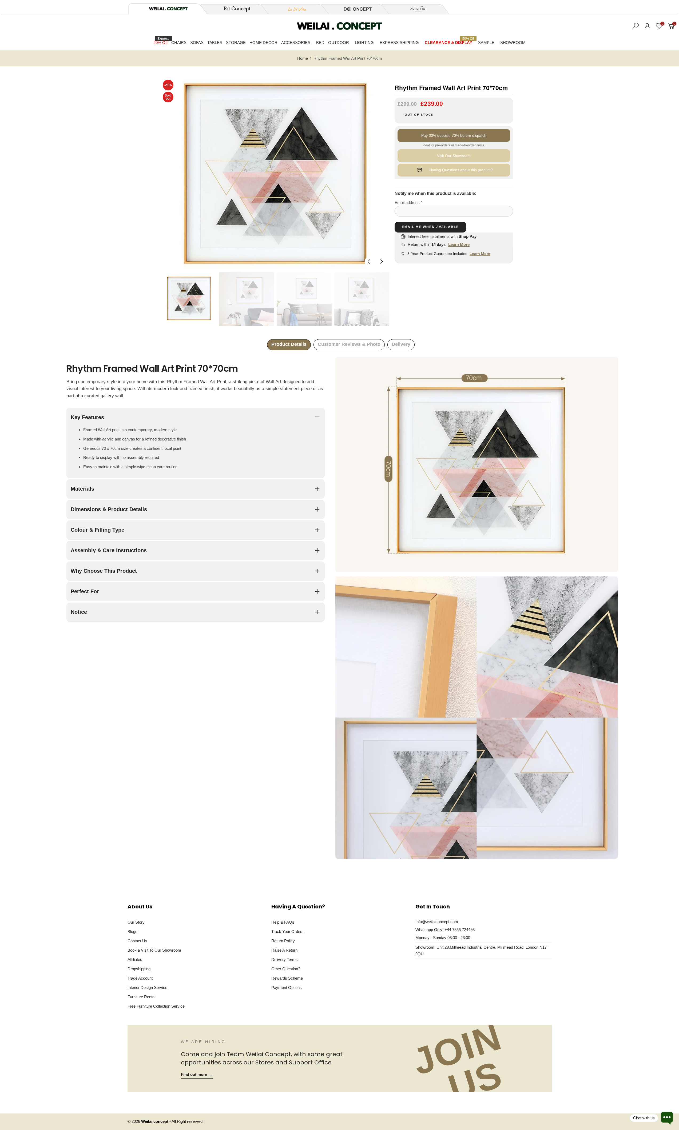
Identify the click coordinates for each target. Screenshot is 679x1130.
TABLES (214, 42)
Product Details (289, 344)
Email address (408, 203)
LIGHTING (364, 42)
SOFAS (197, 42)
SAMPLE (486, 42)
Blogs (132, 931)
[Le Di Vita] (294, 9)
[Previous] (369, 261)
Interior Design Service (147, 987)
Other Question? (285, 969)
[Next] (381, 261)
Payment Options (286, 987)
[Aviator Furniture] (415, 9)
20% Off (161, 41)
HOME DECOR (263, 42)
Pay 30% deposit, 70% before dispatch (453, 135)
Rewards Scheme (287, 978)
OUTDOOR (338, 42)
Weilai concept (155, 1121)
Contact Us (137, 941)
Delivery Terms (284, 959)
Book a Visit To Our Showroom (154, 950)
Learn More (459, 244)
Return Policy (283, 941)
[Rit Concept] (234, 9)
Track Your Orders (287, 931)
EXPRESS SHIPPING (399, 42)
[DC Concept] (354, 9)
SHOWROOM (513, 42)
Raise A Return (284, 950)
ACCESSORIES (295, 42)
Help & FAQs (282, 922)
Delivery (401, 344)
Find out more (197, 1074)
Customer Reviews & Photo (349, 344)
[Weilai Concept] (168, 8)
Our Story (136, 922)
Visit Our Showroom (454, 156)
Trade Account (140, 978)
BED (320, 42)
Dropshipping (139, 969)
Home (302, 58)
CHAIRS (178, 42)
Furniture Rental (141, 997)
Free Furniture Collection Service (156, 1006)
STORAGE (236, 42)
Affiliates (135, 959)
